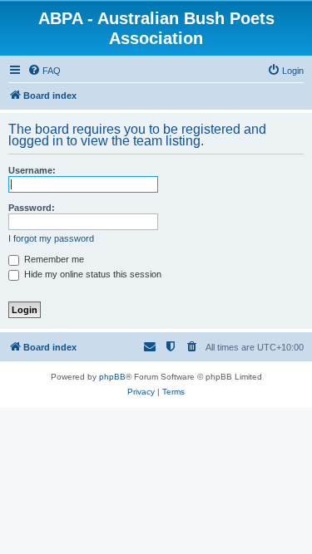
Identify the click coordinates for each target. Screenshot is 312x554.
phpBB (112, 376)
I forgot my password (51, 238)
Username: (32, 170)
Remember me (53, 259)
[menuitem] (44, 71)
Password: (31, 208)
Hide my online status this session (91, 274)
